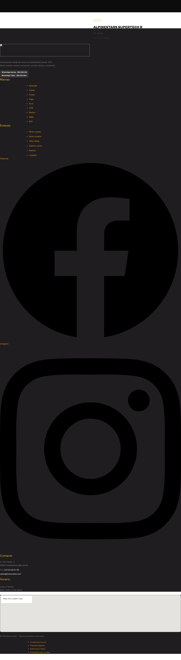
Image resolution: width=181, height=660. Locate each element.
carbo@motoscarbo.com (10, 574)
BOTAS (97, 20)
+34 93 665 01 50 (11, 570)
